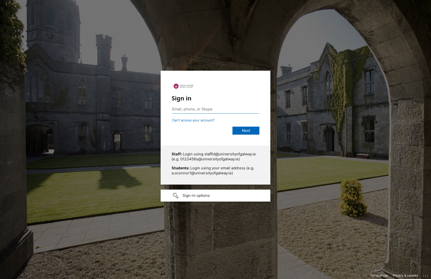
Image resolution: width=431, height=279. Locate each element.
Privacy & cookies (405, 275)
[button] (215, 196)
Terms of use (379, 275)
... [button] (426, 274)
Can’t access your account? (193, 120)
